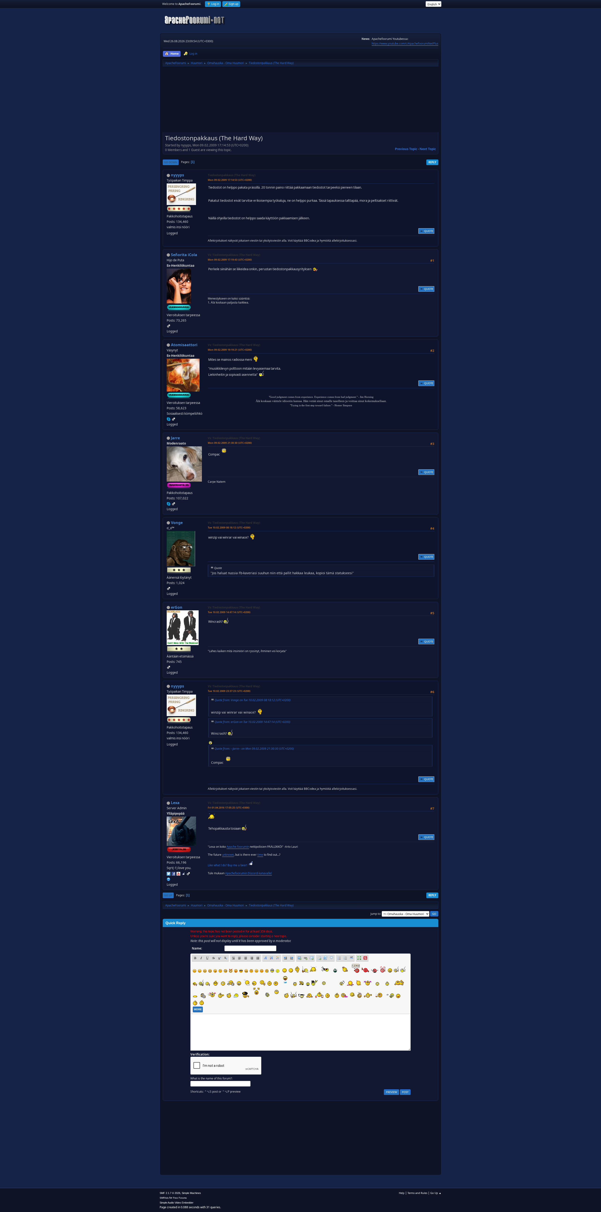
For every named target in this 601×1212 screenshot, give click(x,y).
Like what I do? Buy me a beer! (228, 865)
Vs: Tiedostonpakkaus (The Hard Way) (234, 255)
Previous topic (406, 149)
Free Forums (180, 1198)
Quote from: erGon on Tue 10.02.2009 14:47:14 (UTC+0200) (252, 722)
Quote (428, 231)
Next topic (428, 149)
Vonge (177, 522)
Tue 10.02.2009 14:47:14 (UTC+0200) (229, 612)
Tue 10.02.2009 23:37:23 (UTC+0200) (229, 691)
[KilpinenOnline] (168, 879)
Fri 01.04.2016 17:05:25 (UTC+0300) (229, 807)
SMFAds (164, 1198)
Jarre (175, 438)
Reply (432, 162)
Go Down (170, 162)
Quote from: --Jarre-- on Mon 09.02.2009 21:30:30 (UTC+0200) (254, 749)
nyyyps (177, 175)
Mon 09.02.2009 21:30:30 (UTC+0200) (230, 443)
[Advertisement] (300, 101)
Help (402, 1193)
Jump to (375, 914)
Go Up (168, 895)
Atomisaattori (184, 344)
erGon (176, 607)
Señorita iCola (184, 254)
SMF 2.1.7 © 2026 (170, 1193)
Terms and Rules (417, 1193)
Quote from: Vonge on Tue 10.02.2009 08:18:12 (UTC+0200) (253, 700)
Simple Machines (191, 1193)
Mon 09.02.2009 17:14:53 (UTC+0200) (230, 180)
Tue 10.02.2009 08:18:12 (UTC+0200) (229, 527)
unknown (228, 855)
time (260, 855)
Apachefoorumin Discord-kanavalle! (248, 873)
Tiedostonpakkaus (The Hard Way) (231, 175)
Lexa (175, 802)
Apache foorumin (238, 847)
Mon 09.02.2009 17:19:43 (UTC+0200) (230, 259)
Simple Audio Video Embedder (176, 1202)
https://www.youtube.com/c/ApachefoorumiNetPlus (405, 44)
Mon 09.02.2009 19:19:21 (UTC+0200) (230, 349)
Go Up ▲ (435, 1193)
